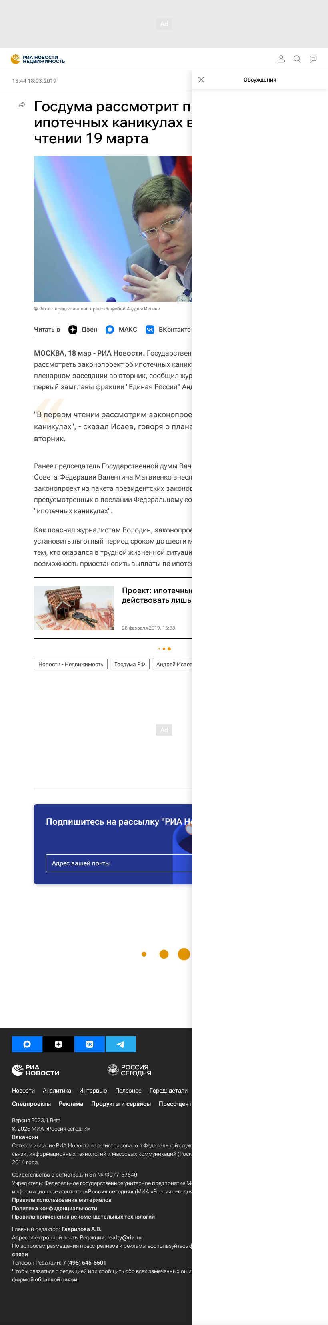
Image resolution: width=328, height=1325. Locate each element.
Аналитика (57, 1090)
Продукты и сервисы (121, 1103)
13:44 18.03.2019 (34, 81)
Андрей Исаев (174, 664)
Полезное (128, 1090)
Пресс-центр (177, 1103)
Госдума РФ (129, 664)
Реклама (71, 1103)
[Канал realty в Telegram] (121, 1044)
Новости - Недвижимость (70, 664)
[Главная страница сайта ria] (13, 59)
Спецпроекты (31, 1103)
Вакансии (25, 1137)
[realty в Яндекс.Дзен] (58, 1044)
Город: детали (169, 1090)
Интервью (93, 1090)
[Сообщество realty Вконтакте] (89, 1044)
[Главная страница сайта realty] (52, 59)
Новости (23, 1090)
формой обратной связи (44, 1279)
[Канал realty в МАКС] (27, 1044)
